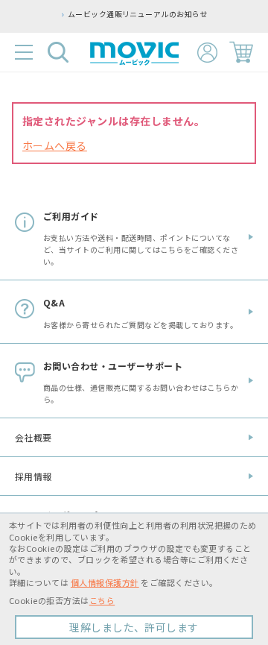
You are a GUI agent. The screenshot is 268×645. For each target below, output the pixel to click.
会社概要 (33, 437)
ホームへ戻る (54, 145)
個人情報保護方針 (105, 582)
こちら (102, 600)
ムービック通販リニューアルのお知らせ (138, 14)
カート (241, 52)
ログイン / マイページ (207, 53)
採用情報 (33, 476)
